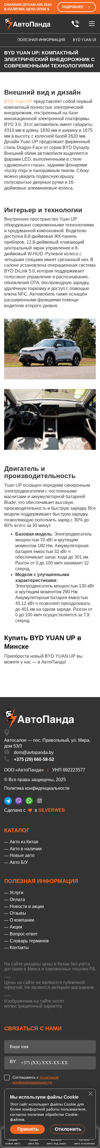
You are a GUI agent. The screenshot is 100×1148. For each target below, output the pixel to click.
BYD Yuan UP (18, 101)
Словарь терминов (29, 940)
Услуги (16, 892)
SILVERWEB (51, 810)
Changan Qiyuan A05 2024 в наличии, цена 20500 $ (27, 7)
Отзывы (18, 913)
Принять (28, 1129)
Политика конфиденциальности (36, 788)
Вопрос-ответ (24, 934)
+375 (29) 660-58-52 (34, 759)
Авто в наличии (26, 848)
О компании (22, 920)
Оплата (17, 899)
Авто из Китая (24, 841)
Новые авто (22, 855)
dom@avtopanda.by (34, 752)
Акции (16, 927)
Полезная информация (41, 40)
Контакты (19, 947)
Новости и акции (27, 906)
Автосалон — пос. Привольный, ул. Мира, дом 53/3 (47, 743)
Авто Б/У (19, 862)
